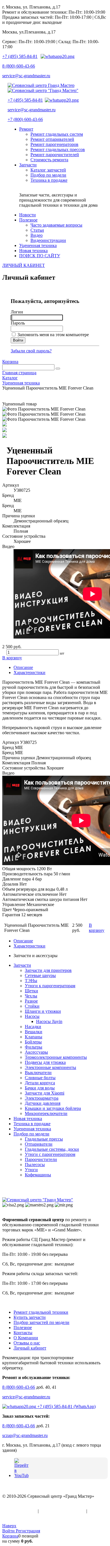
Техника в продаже (32, 1123)
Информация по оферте (62, 1511)
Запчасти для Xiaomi (44, 1093)
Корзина (10, 361)
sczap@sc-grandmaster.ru (25, 1435)
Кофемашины (38, 1174)
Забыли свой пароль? (31, 350)
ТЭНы (31, 980)
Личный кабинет (30, 1348)
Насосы (32, 1016)
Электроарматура (41, 1098)
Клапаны (33, 1036)
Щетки (31, 990)
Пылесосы (35, 1164)
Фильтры (33, 1047)
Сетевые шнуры (40, 975)
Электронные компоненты (50, 1067)
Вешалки (33, 1031)
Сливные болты (40, 1077)
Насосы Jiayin (49, 1021)
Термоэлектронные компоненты (56, 1057)
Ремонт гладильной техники (41, 1312)
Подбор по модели (31, 1133)
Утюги (31, 1169)
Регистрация (28, 1530)
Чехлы (31, 995)
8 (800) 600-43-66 (18, 66)
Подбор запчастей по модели (41, 1322)
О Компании (26, 1337)
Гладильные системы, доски (52, 1149)
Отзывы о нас (27, 1342)
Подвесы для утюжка (45, 1062)
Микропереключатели (46, 1113)
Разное (31, 1001)
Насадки (33, 1026)
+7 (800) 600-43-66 (25, 119)
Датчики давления (42, 1103)
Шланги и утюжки (43, 1011)
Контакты (23, 1332)
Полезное (23, 1327)
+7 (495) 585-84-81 (20, 56)
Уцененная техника (32, 1128)
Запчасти (22, 965)
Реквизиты (12, 1516)
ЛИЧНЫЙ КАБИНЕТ (23, 265)
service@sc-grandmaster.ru (26, 75)
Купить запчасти (30, 1317)
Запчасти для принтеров (48, 970)
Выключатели (38, 1072)
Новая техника (28, 1118)
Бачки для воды (40, 1087)
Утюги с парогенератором (50, 1154)
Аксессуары (36, 1052)
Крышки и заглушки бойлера (53, 1108)
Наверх (9, 1525)
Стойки (32, 1006)
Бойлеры (33, 1041)
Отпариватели (38, 1144)
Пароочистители (41, 1159)
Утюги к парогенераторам (50, 985)
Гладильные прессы (44, 1139)
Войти (9, 1530)
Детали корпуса (40, 1082)
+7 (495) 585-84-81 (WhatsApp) (66, 1406)
